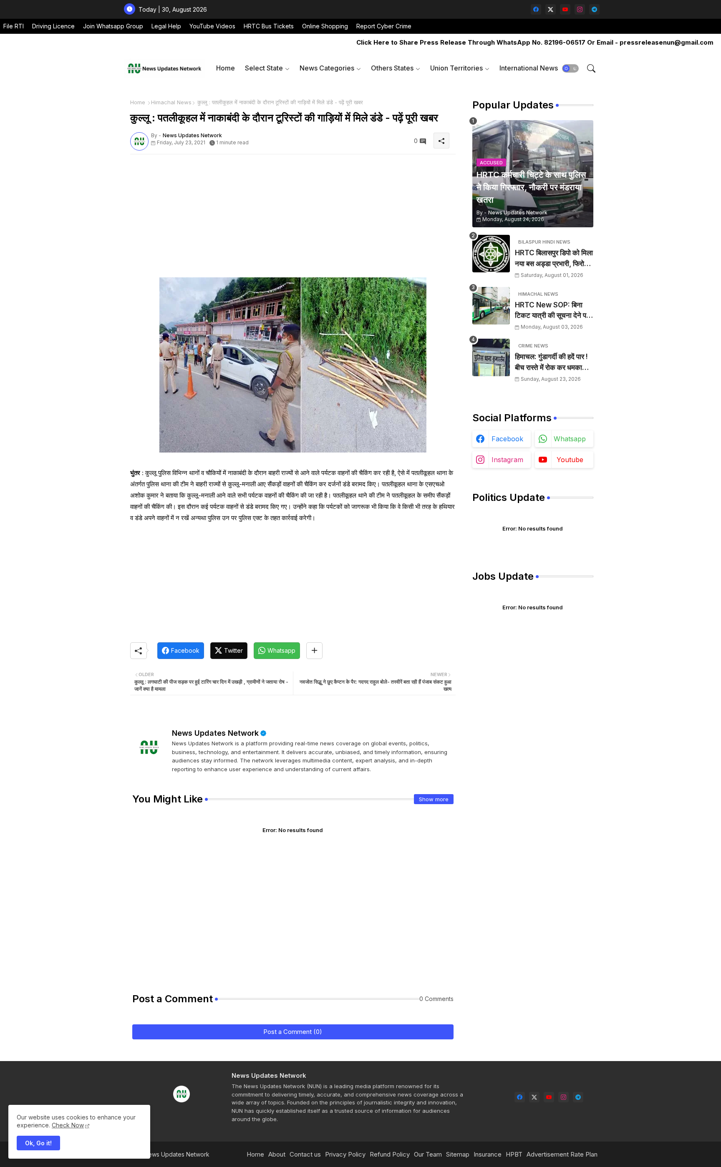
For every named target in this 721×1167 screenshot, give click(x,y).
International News (528, 68)
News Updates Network (215, 733)
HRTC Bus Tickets (269, 26)
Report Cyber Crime (383, 26)
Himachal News (171, 102)
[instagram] (580, 9)
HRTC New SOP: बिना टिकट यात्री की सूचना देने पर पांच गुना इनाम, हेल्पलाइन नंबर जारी (552, 311)
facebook (507, 439)
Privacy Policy (345, 1154)
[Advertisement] (293, 219)
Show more (434, 799)
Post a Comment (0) (292, 1032)
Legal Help (166, 26)
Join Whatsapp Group (113, 26)
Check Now (68, 1125)
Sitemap (457, 1154)
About (276, 1154)
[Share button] (314, 650)
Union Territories (456, 68)
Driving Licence (53, 26)
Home (225, 68)
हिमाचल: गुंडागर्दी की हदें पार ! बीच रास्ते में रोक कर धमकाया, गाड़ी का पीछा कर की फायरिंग (552, 362)
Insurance (488, 1154)
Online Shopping (325, 26)
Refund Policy (390, 1154)
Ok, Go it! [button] (38, 1143)
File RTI (13, 26)
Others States (392, 68)
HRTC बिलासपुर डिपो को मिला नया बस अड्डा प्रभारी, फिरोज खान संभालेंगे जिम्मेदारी (554, 259)
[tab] (225, 68)
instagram (507, 459)
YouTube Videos (212, 26)
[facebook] (536, 9)
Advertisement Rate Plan (562, 1154)
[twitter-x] (550, 9)
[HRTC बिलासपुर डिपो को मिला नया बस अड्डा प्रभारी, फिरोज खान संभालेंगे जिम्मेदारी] (491, 253)
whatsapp (570, 439)
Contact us (305, 1154)
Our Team (428, 1154)
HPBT (514, 1154)
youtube (570, 459)
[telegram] (594, 9)
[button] (570, 68)
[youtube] (565, 9)
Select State (264, 68)
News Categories (327, 68)
